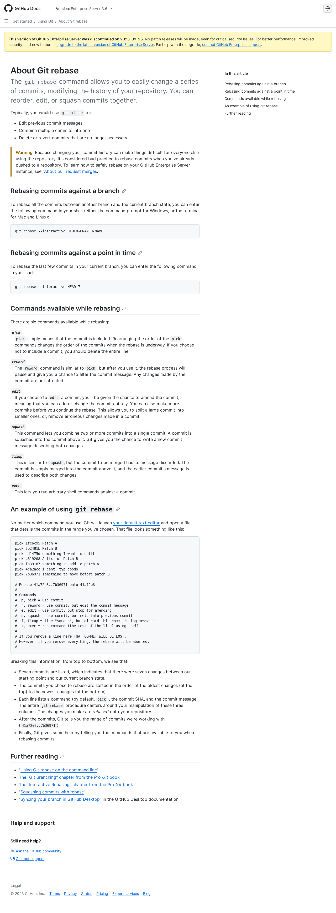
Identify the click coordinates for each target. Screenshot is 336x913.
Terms (54, 893)
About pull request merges (70, 171)
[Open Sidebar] (6, 21)
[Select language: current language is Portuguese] (327, 8)
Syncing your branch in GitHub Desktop (60, 799)
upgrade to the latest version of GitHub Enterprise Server (105, 44)
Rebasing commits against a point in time (73, 253)
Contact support (30, 858)
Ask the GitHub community (38, 851)
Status (86, 893)
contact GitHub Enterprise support (231, 44)
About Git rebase (73, 21)
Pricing (102, 893)
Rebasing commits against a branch (65, 191)
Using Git (45, 21)
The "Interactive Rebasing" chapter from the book (76, 784)
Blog (147, 893)
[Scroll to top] (324, 901)
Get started (22, 21)
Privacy (70, 893)
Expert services (125, 893)
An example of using (61, 509)
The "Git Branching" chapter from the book (69, 777)
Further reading (34, 756)
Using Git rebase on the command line (58, 769)
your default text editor (136, 522)
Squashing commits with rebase (52, 791)
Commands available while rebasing (65, 308)
